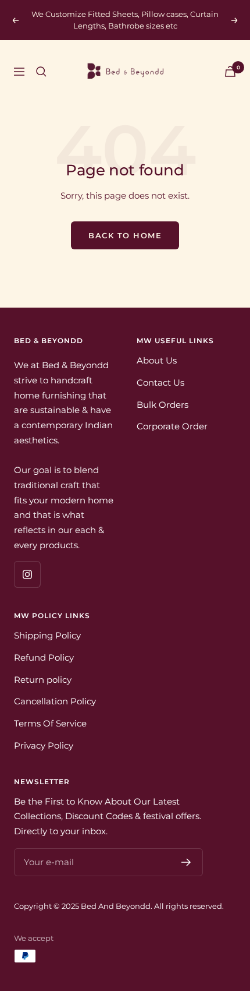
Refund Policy (44, 657)
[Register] (186, 862)
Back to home (125, 235)
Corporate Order (172, 426)
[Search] (41, 71)
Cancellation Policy (55, 701)
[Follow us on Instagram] (27, 574)
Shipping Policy (47, 635)
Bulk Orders (162, 404)
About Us (157, 360)
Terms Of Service (50, 723)
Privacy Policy (43, 745)
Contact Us (160, 382)
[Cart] (230, 71)
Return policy (43, 679)
